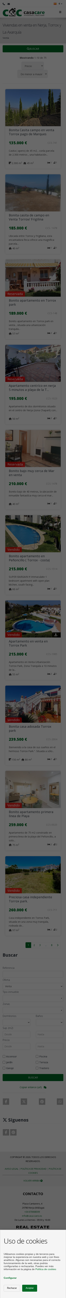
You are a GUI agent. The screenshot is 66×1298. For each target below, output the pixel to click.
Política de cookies (45, 1269)
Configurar (10, 1277)
